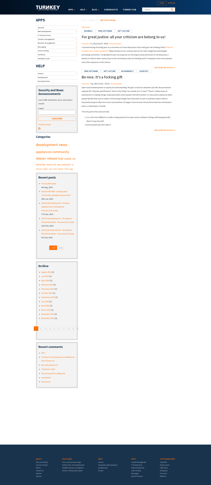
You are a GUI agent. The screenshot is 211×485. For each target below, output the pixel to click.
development (47, 144)
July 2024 (45, 276)
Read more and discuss (164, 67)
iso (74, 158)
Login (162, 3)
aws (59, 164)
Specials (41, 27)
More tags (69, 169)
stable (67, 158)
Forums (40, 73)
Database (41, 54)
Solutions (67, 459)
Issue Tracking (136, 470)
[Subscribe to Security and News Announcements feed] (39, 128)
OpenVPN (163, 462)
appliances (44, 152)
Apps (70, 9)
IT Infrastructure (44, 35)
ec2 (54, 164)
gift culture (124, 31)
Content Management (138, 462)
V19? (43, 353)
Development (43, 77)
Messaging (42, 47)
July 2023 (45, 301)
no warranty (127, 71)
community (60, 152)
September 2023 (48, 297)
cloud (49, 164)
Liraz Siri (85, 43)
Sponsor (39, 476)
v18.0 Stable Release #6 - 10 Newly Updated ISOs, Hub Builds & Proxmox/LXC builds (55, 207)
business (88, 31)
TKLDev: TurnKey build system (72, 470)
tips (50, 169)
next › (61, 247)
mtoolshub (46, 377)
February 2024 (47, 284)
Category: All (93, 20)
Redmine (163, 476)
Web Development (137, 468)
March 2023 (46, 310)
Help (82, 9)
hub (60, 158)
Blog (94, 9)
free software (105, 31)
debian (41, 158)
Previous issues (44, 124)
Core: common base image (71, 462)
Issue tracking (43, 51)
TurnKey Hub (129, 9)
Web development (44, 31)
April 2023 (45, 305)
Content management (46, 39)
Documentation (44, 81)
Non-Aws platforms (49, 365)
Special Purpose (137, 476)
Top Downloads (167, 459)
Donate (100, 470)
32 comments (116, 83)
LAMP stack (164, 468)
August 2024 (46, 272)
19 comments (115, 43)
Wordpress (164, 470)
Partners (39, 473)
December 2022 (47, 314)
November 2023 (47, 289)
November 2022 (47, 318)
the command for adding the (53, 373)
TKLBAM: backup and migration (73, 468)
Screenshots (111, 9)
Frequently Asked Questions (107, 465)
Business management (46, 43)
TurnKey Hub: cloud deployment (73, 465)
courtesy (143, 71)
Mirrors (38, 468)
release (52, 158)
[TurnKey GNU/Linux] (48, 9)
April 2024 (45, 280)
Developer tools (44, 58)
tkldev (45, 169)
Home (84, 20)
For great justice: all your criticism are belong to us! (124, 36)
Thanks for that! (48, 369)
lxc (73, 164)
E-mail (41, 108)
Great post (45, 381)
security (40, 164)
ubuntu (39, 169)
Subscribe (86, 27)
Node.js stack (164, 465)
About (39, 459)
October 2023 (47, 293)
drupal (60, 169)
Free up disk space (48, 183)
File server (163, 473)
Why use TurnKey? (42, 462)
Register (171, 3)
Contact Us (40, 470)
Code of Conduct (42, 465)
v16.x (55, 169)
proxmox (66, 164)
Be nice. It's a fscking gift (102, 77)
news (63, 144)
